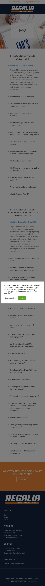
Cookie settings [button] (10, 298)
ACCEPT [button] (22, 298)
